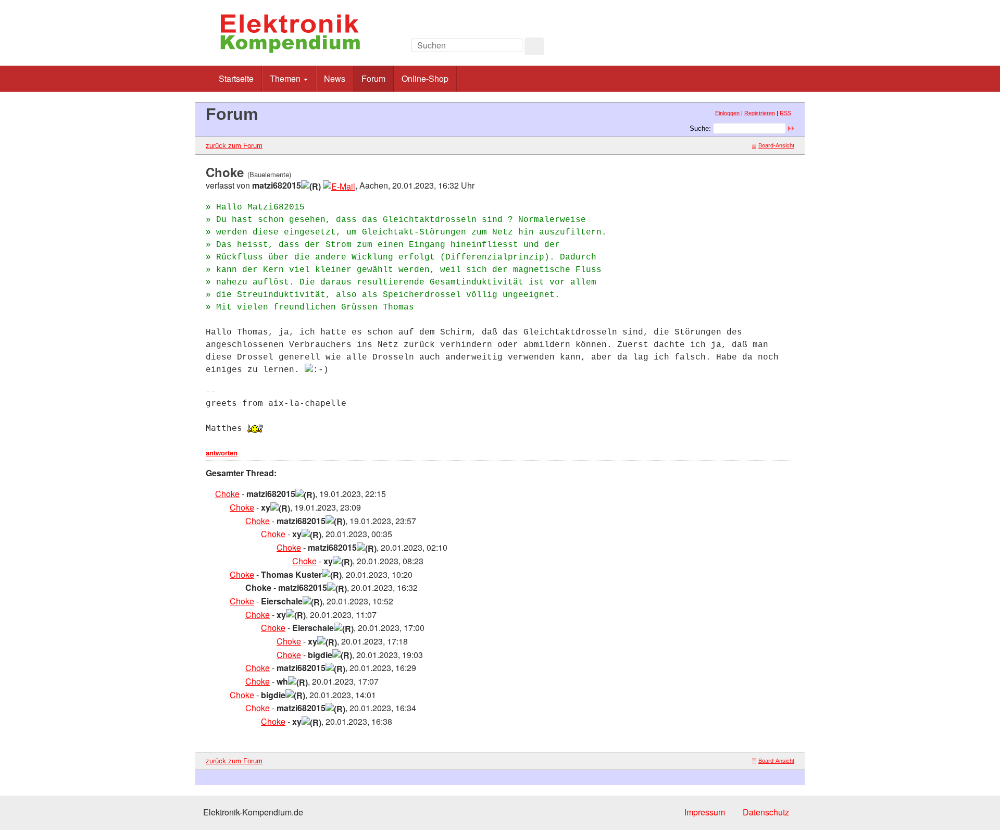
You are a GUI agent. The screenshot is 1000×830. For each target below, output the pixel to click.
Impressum (704, 812)
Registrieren (759, 113)
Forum (373, 78)
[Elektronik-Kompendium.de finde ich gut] (770, 48)
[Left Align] (534, 46)
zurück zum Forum (234, 146)
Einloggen (727, 113)
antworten (222, 453)
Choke (227, 494)
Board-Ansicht (776, 145)
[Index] (723, 48)
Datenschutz (766, 812)
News (334, 78)
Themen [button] (286, 78)
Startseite (236, 78)
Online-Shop (425, 78)
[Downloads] (747, 48)
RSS (785, 113)
